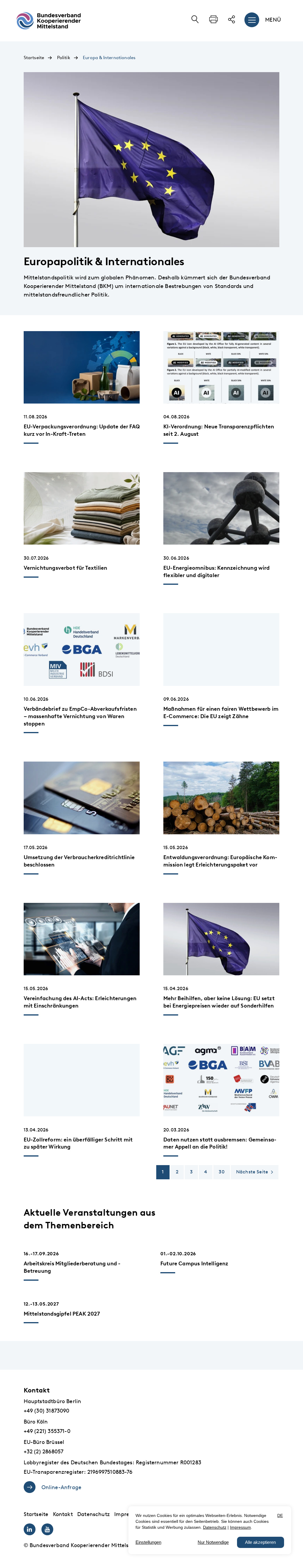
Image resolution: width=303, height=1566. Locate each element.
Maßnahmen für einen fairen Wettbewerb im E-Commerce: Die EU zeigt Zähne (220, 712)
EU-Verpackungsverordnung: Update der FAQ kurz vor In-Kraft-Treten (82, 430)
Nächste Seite (252, 1172)
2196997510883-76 (109, 1472)
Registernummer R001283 (168, 1462)
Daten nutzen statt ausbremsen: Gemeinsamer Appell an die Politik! (219, 1143)
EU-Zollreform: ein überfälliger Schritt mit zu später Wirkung (78, 1143)
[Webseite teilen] (231, 21)
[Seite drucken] (213, 21)
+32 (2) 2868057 (44, 1451)
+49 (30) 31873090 (47, 1411)
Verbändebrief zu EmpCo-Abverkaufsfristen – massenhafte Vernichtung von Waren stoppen (80, 716)
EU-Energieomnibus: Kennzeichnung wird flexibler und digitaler (216, 571)
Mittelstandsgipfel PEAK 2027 (62, 1314)
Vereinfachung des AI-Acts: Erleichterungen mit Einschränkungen (80, 1002)
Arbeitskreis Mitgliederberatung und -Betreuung (72, 1267)
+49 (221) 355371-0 (47, 1431)
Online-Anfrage (61, 1487)
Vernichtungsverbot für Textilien (65, 568)
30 (221, 1172)
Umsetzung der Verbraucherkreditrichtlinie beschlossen (79, 861)
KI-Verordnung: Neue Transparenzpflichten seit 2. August (218, 430)
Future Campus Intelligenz (194, 1263)
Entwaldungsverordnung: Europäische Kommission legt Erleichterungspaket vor (220, 861)
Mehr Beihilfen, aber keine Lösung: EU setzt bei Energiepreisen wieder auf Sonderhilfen (219, 1002)
